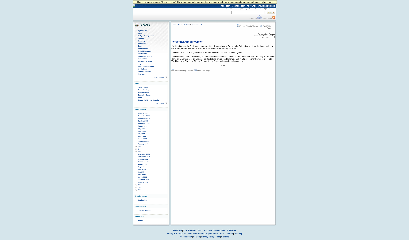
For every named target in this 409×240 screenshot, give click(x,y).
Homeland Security (145, 56)
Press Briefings (144, 90)
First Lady (202, 230)
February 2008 (143, 141)
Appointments (211, 234)
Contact (229, 234)
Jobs (222, 234)
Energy (140, 46)
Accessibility (186, 237)
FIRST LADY (251, 6)
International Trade (145, 61)
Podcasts (253, 18)
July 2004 (141, 167)
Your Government (233, 9)
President (177, 230)
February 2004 (143, 180)
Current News (143, 87)
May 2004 (141, 172)
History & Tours (247, 9)
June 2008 (142, 131)
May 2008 (141, 134)
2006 (140, 149)
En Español (270, 9)
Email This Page (203, 71)
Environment (143, 48)
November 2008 (144, 118)
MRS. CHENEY (263, 6)
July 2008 (141, 128)
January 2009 (143, 113)
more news (160, 103)
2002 (140, 187)
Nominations (142, 200)
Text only (238, 234)
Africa (140, 33)
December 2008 (144, 116)
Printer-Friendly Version (249, 26)
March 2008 (142, 139)
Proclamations (143, 92)
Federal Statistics (144, 210)
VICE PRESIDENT (238, 6)
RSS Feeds (267, 18)
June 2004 (142, 169)
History (140, 220)
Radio (140, 97)
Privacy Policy (207, 237)
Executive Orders (144, 95)
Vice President (190, 230)
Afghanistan (142, 31)
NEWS (272, 6)
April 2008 (142, 136)
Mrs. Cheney (214, 230)
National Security (144, 71)
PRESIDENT (225, 6)
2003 (140, 185)
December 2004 (144, 154)
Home (174, 25)
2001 (140, 190)
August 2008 (142, 126)
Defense (141, 38)
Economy (141, 41)
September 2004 (144, 162)
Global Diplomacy (145, 51)
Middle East (142, 69)
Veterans (141, 74)
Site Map (225, 237)
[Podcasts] (259, 18)
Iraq (139, 64)
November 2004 (144, 157)
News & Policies (184, 25)
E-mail (262, 9)
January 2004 (143, 182)
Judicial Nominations (146, 66)
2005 (140, 151)
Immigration (142, 59)
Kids (256, 9)
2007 (140, 146)
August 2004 (142, 164)
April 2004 (142, 174)
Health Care (142, 54)
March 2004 (142, 177)
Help (218, 237)
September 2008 (144, 123)
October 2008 (143, 121)
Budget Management (146, 36)
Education (142, 43)
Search (196, 237)
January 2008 (143, 144)
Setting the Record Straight (148, 100)
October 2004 (143, 159)
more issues (159, 77)
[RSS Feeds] (273, 18)
